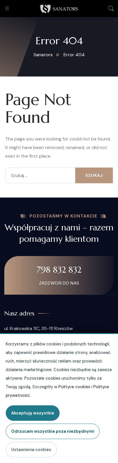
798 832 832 (59, 269)
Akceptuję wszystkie (32, 413)
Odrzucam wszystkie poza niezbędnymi (52, 431)
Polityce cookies (74, 387)
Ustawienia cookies (31, 449)
